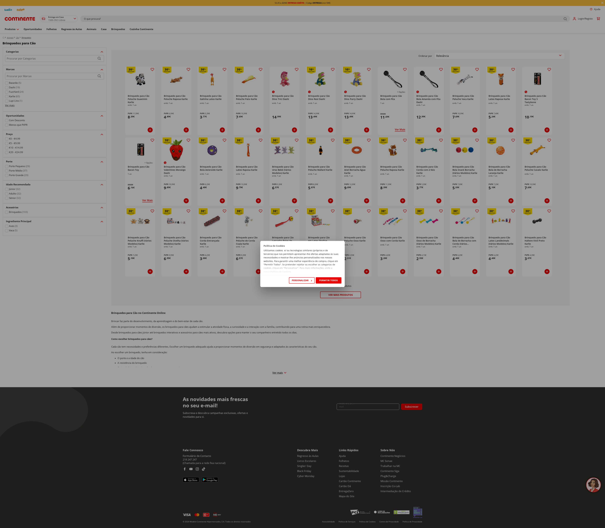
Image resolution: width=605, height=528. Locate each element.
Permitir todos (328, 280)
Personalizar (300, 280)
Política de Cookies (280, 271)
